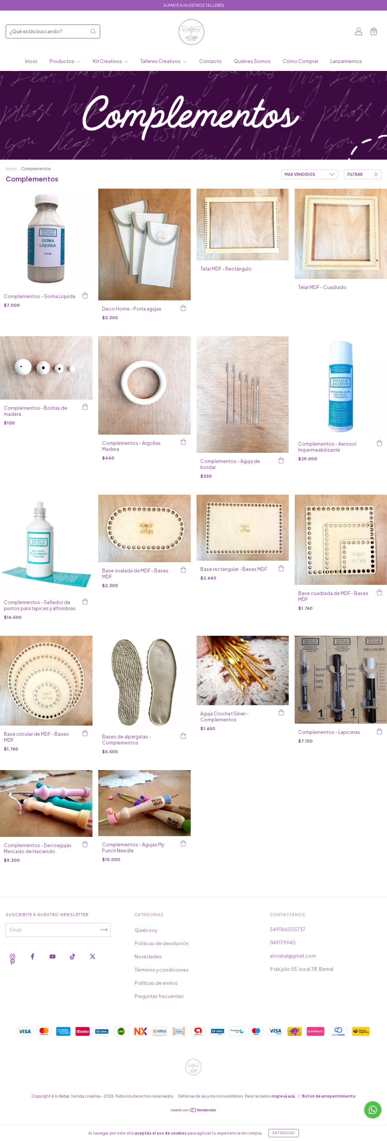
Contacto (210, 61)
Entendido (283, 1133)
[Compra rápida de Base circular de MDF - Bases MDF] (85, 733)
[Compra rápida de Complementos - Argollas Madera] (183, 442)
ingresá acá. (284, 1096)
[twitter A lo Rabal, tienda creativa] (92, 956)
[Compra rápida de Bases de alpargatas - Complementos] (183, 735)
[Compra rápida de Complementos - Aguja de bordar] (281, 460)
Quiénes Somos (252, 61)
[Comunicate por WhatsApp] (372, 1109)
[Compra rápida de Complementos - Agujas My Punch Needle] (183, 843)
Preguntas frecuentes (159, 996)
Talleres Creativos (160, 61)
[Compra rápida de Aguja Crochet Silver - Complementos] (281, 712)
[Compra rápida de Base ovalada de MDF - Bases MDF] (183, 569)
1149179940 (283, 943)
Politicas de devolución (162, 943)
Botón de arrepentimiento (329, 1096)
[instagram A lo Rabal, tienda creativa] (13, 956)
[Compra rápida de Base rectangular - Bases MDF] (281, 568)
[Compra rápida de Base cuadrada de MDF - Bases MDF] (379, 592)
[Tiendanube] (193, 1110)
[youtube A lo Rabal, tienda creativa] (53, 956)
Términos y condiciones (162, 970)
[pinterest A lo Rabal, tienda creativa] (12, 962)
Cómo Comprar (300, 61)
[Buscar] (93, 31)
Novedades (148, 957)
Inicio (31, 61)
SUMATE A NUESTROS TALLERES (193, 5)
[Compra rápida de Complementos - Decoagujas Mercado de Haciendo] (85, 844)
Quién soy (146, 930)
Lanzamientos (346, 61)
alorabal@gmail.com (293, 956)
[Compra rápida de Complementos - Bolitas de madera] (85, 407)
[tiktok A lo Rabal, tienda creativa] (73, 956)
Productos (62, 61)
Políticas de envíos (156, 983)
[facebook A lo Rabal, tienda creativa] (33, 956)
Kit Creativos (108, 61)
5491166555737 (287, 929)
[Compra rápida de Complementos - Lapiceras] (379, 731)
